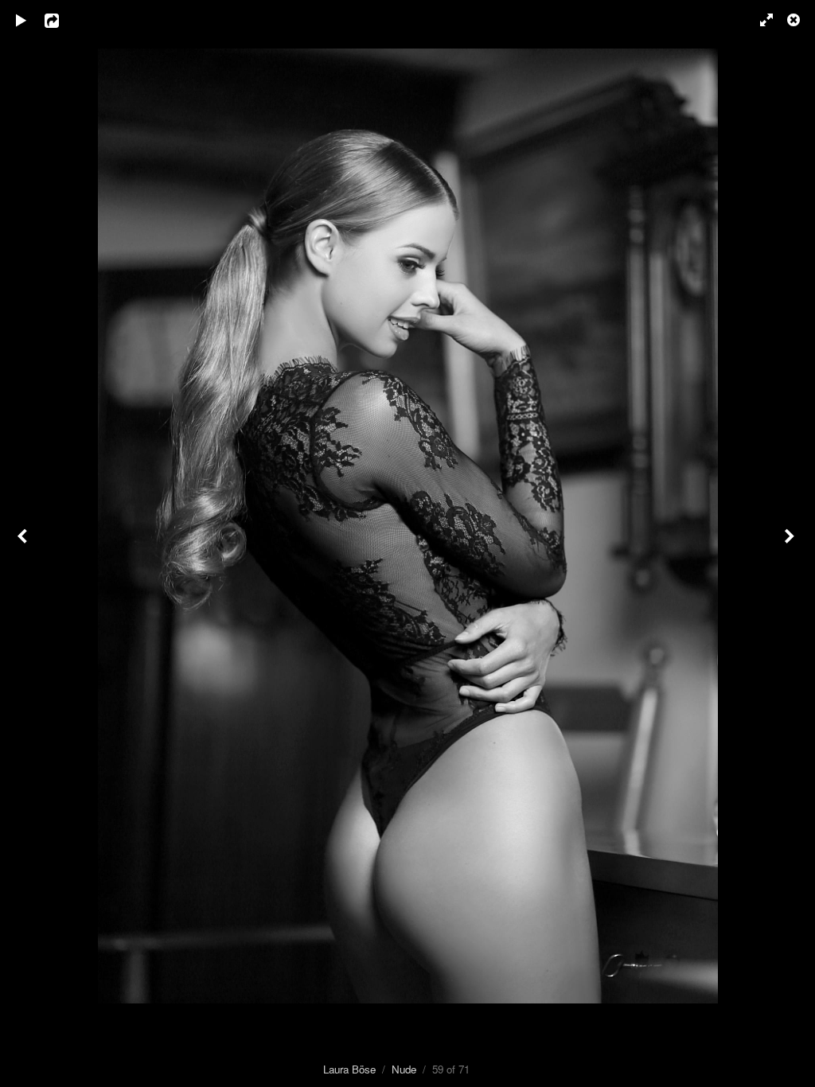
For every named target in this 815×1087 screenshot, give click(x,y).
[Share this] (63, 20)
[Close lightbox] (795, 20)
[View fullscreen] (759, 20)
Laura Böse (349, 1069)
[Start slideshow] (21, 20)
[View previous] (24, 543)
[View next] (791, 543)
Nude (404, 1069)
